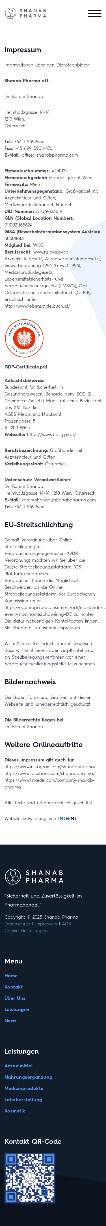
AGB (66, 924)
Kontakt (14, 987)
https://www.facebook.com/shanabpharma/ (50, 773)
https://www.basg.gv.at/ (51, 434)
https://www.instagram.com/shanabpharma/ (50, 766)
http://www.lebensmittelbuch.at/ (37, 306)
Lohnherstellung (23, 1099)
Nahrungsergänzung (29, 1077)
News (11, 1020)
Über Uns (15, 998)
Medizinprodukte (24, 1088)
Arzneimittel (19, 1066)
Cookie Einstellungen (26, 930)
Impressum (46, 924)
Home (11, 975)
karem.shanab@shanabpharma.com (59, 500)
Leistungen (17, 1009)
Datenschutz (17, 924)
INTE (67, 818)
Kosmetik (15, 1111)
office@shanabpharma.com (50, 155)
